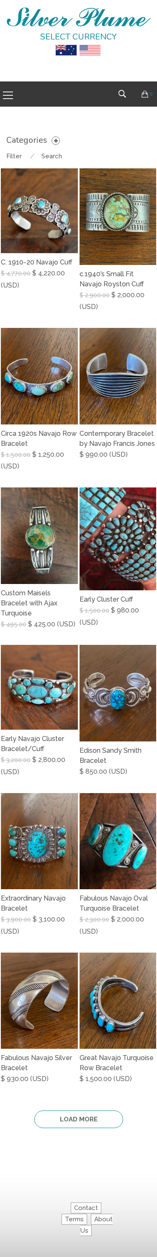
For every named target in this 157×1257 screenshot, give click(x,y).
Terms (74, 1219)
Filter (14, 156)
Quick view (75, 292)
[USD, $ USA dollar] (90, 44)
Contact (86, 1208)
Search (51, 156)
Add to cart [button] (100, 308)
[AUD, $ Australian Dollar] (66, 44)
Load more (79, 1119)
